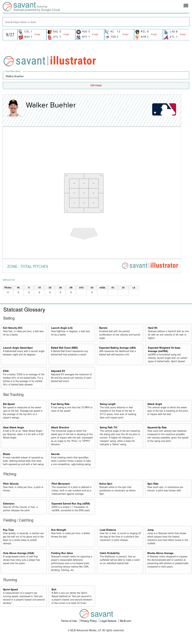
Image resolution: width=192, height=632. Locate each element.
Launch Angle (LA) (62, 328)
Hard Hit (152, 328)
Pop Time (8, 529)
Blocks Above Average (160, 553)
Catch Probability (110, 553)
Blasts (6, 454)
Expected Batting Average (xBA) (117, 347)
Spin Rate (152, 483)
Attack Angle (154, 404)
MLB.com (125, 621)
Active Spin (105, 483)
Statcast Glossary (24, 309)
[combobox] (96, 21)
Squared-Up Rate (157, 427)
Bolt (54, 589)
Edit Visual (96, 85)
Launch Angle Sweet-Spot (18, 347)
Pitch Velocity (11, 483)
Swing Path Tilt (108, 427)
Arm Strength (58, 529)
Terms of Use (69, 621)
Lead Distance (108, 529)
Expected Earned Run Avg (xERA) (71, 503)
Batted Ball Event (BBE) (64, 347)
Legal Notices (108, 621)
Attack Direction (60, 427)
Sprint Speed (10, 589)
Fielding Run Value (62, 553)
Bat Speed (9, 404)
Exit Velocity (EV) (12, 328)
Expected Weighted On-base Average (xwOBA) (164, 349)
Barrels (103, 328)
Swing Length (108, 404)
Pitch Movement (61, 483)
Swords (55, 454)
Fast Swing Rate (60, 404)
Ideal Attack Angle (13, 427)
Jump (150, 529)
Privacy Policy (89, 621)
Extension (8, 503)
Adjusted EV (58, 371)
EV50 (6, 371)
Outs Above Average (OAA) (18, 553)
